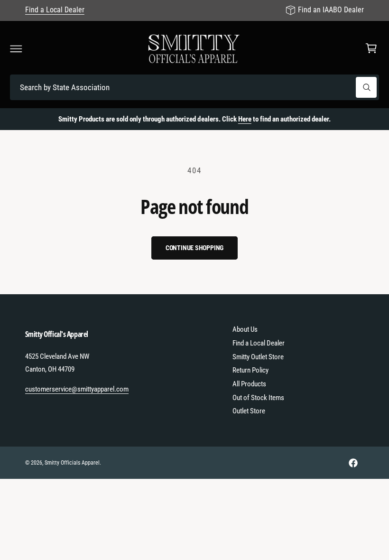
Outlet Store (248, 411)
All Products (249, 384)
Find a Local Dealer (54, 9)
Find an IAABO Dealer (331, 9)
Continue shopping (195, 248)
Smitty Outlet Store (258, 357)
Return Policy (250, 370)
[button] (16, 48)
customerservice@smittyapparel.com (77, 389)
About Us (245, 329)
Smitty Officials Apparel (72, 462)
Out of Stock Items (258, 397)
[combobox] (194, 88)
